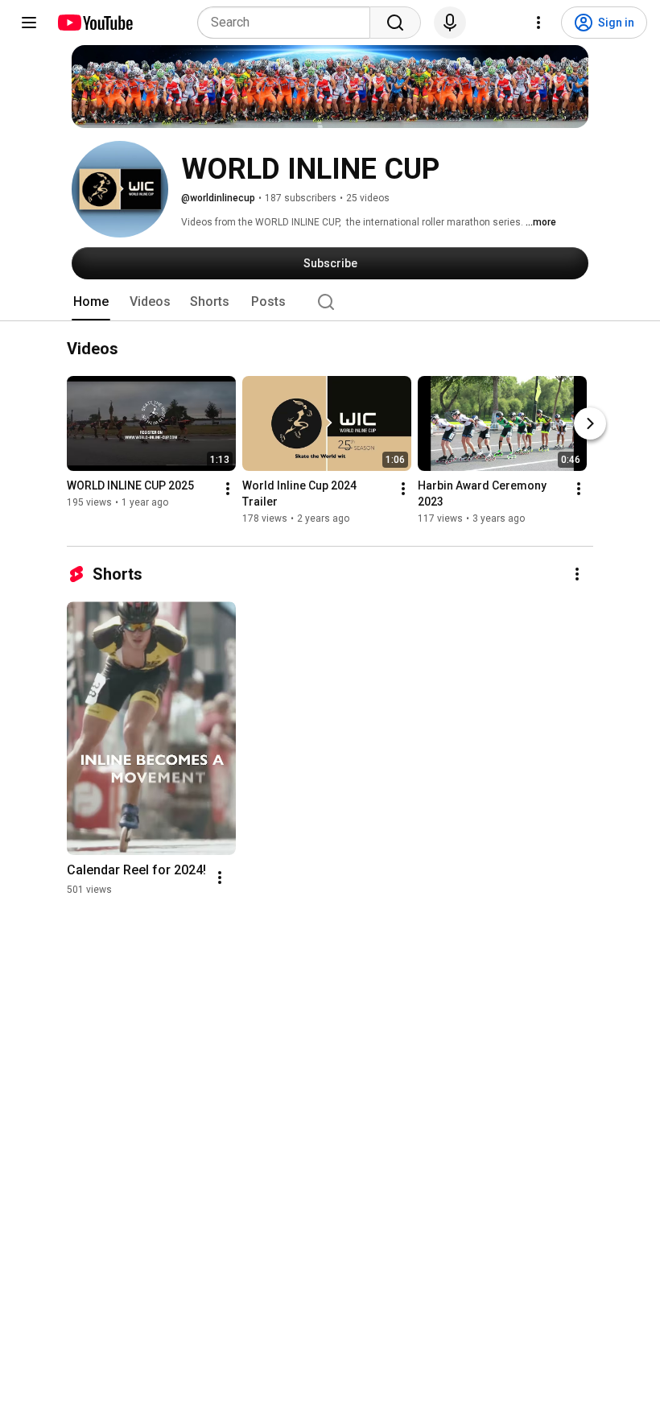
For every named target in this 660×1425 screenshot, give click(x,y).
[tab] (91, 302)
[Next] (590, 424)
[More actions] (228, 489)
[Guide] (29, 22)
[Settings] (538, 22)
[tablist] (330, 302)
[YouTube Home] (94, 22)
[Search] (395, 22)
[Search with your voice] (450, 22)
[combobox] (288, 22)
